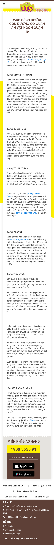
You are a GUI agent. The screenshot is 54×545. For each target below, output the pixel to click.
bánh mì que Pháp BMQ (26, 213)
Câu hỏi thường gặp (11, 534)
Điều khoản (8, 526)
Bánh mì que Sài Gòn (27, 491)
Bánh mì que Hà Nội (42, 486)
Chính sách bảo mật (12, 530)
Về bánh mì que (42, 497)
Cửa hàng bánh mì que (14, 486)
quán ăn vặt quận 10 (19, 239)
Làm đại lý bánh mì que (16, 497)
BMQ (32, 420)
